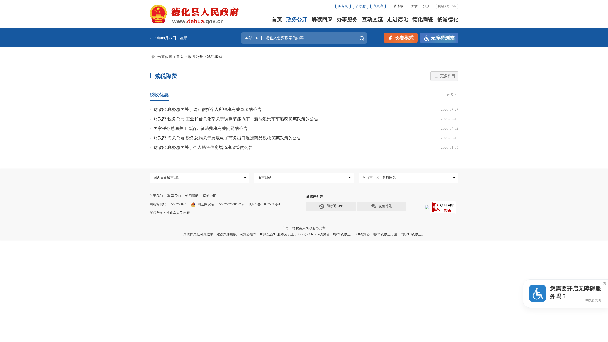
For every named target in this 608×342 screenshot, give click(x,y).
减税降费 (214, 57)
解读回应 (322, 19)
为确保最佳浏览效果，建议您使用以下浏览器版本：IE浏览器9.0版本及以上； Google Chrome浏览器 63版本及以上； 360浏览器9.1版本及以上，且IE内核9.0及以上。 (304, 234)
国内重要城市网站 (167, 178)
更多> (451, 95)
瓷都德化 (385, 206)
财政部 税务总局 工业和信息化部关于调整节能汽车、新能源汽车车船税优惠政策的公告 (235, 119)
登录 (414, 6)
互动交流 (372, 19)
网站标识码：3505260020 (168, 204)
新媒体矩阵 (314, 196)
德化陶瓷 (422, 19)
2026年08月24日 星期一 (170, 38)
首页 (277, 19)
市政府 (378, 6)
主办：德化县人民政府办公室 (304, 228)
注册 (426, 6)
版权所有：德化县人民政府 (170, 213)
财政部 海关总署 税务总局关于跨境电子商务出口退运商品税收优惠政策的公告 (227, 138)
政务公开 (296, 19)
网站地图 (209, 196)
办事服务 (347, 19)
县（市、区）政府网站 (379, 178)
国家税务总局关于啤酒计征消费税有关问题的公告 (200, 128)
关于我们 (156, 196)
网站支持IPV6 (447, 6)
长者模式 (404, 37)
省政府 (361, 6)
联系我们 (174, 196)
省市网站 (264, 178)
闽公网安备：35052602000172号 (221, 204)
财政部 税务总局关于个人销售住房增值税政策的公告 (203, 147)
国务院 (343, 6)
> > (199, 57)
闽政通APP (335, 206)
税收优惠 (159, 94)
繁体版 (398, 6)
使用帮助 (192, 196)
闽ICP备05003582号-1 (264, 204)
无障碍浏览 (443, 37)
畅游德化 (447, 19)
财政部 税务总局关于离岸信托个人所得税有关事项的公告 (207, 109)
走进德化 (397, 19)
